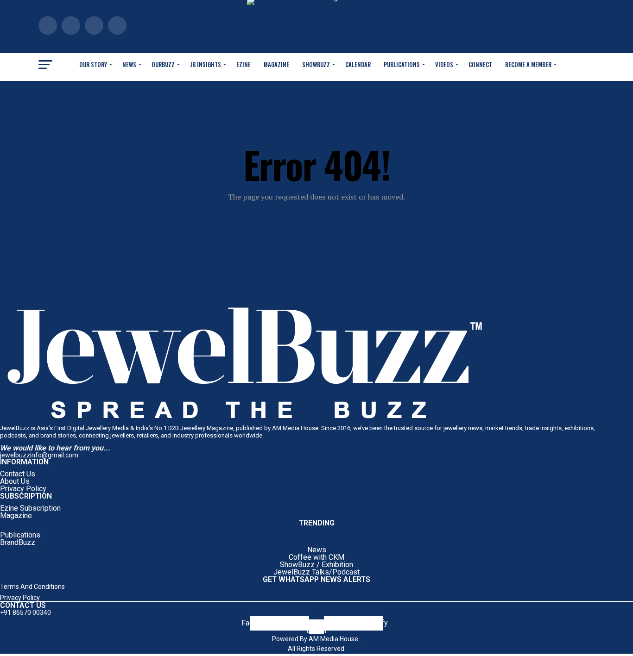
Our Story (93, 64)
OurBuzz (163, 64)
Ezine (243, 64)
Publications (402, 64)
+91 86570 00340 (25, 612)
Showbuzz (316, 64)
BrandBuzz (17, 542)
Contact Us (17, 473)
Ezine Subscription (30, 508)
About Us (15, 481)
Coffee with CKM (316, 557)
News (129, 64)
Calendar (358, 64)
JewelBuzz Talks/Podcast (316, 572)
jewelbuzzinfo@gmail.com (39, 455)
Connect (480, 64)
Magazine (276, 64)
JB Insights (205, 64)
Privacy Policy (23, 488)
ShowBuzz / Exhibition (316, 564)
